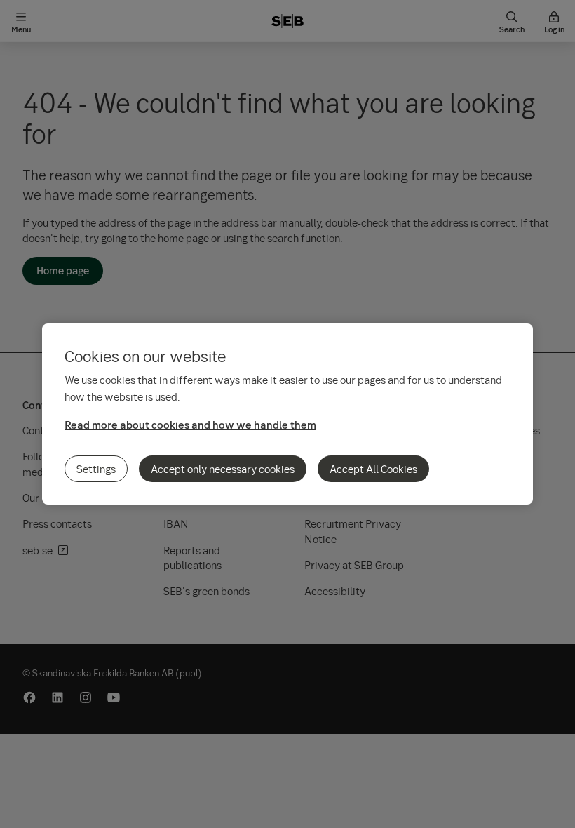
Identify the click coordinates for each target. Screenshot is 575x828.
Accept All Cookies (373, 469)
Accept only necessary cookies (223, 469)
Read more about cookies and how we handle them (190, 425)
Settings (96, 469)
